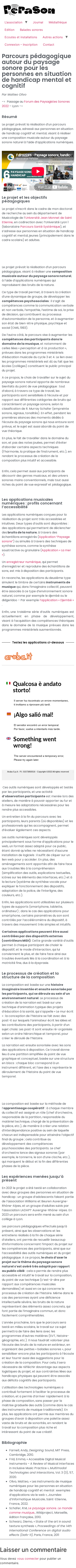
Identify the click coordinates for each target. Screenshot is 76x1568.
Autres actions (53, 37)
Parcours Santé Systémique (40, 227)
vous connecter (28, 1558)
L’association (13, 22)
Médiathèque (58, 22)
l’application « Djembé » (57, 600)
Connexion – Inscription (21, 44)
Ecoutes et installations (21, 37)
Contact (48, 44)
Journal (38, 22)
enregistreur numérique (23, 562)
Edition (9, 30)
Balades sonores (31, 30)
